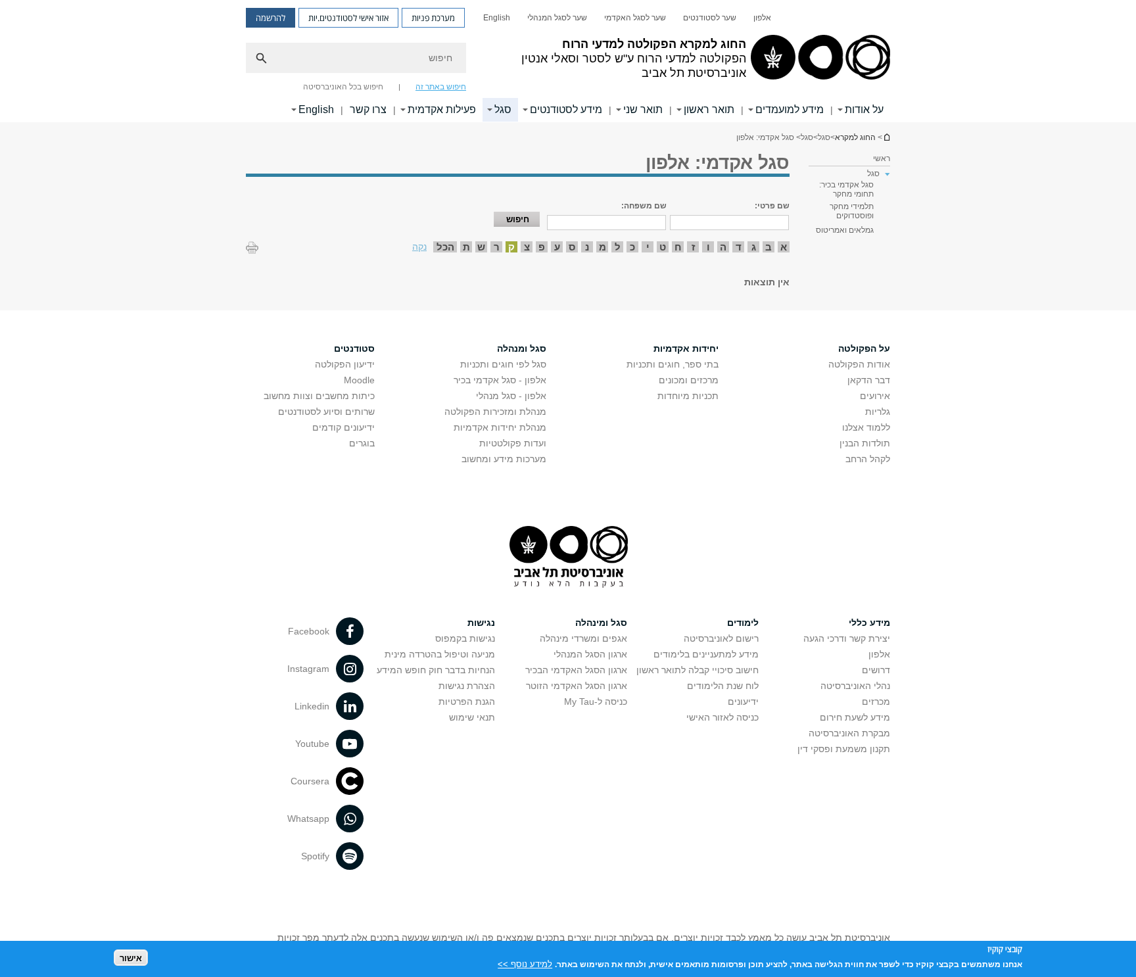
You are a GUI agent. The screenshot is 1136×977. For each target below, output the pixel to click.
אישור (131, 958)
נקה (419, 246)
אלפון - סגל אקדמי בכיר (500, 380)
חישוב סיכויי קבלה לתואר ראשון (697, 670)
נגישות (481, 622)
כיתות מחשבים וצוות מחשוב (319, 396)
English (496, 17)
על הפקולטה (864, 348)
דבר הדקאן (868, 380)
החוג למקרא (886, 137)
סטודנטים (354, 348)
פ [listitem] (541, 246)
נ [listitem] (587, 246)
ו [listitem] (708, 246)
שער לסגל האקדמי (635, 17)
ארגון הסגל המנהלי (590, 654)
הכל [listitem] (445, 246)
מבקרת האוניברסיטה (849, 733)
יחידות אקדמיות (686, 348)
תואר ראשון (709, 109)
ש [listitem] (481, 246)
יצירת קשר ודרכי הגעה (846, 638)
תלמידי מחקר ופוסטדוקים (852, 211)
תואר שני (643, 109)
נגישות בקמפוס (465, 638)
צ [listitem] (527, 246)
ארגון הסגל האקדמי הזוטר (576, 685)
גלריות (877, 411)
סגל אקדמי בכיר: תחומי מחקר (846, 189)
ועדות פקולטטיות (512, 443)
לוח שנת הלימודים (723, 685)
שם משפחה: (644, 205)
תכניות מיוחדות (688, 396)
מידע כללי (869, 622)
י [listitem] (648, 246)
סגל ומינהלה (601, 622)
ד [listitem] (739, 246)
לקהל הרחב (867, 459)
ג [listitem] (753, 246)
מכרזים (876, 701)
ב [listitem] (768, 246)
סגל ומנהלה (521, 348)
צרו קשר (368, 109)
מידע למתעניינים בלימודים (706, 654)
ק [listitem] (511, 246)
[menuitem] (762, 18)
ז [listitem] (693, 246)
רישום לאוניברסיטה (721, 638)
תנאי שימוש (472, 717)
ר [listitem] (497, 246)
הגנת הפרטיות (466, 701)
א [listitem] (783, 246)
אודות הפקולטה (859, 364)
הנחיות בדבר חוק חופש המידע (436, 670)
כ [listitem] (632, 246)
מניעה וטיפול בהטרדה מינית (440, 654)
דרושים (876, 670)
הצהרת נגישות (466, 685)
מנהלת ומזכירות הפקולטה (495, 411)
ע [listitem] (557, 246)
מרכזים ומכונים (689, 380)
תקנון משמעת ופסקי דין (843, 749)
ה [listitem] (723, 246)
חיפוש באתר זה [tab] (440, 86)
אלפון (762, 17)
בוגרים (362, 443)
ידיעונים (743, 701)
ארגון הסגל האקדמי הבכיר (576, 670)
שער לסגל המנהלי (557, 17)
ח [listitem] (678, 246)
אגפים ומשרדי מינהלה (583, 638)
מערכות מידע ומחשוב (504, 459)
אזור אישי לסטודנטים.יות (348, 18)
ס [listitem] (572, 246)
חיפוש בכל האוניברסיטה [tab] (343, 86)
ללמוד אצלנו (866, 427)
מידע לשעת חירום (855, 717)
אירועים (875, 396)
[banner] (568, 61)
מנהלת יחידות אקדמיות (500, 427)
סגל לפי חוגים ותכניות (503, 364)
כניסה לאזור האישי (722, 717)
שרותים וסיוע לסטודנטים (326, 411)
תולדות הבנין (865, 443)
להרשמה (270, 18)
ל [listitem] (618, 246)
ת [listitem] (466, 246)
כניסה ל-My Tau (595, 701)
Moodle (359, 380)
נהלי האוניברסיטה (855, 685)
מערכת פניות (433, 18)
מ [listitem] (602, 246)
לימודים (743, 622)
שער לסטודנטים (709, 17)
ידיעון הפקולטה (345, 364)
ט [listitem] (662, 246)
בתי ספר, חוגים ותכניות (673, 364)
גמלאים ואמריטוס (845, 230)
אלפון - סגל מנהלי (511, 396)
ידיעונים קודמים (343, 427)
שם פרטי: (772, 205)
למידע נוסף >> (525, 963)
